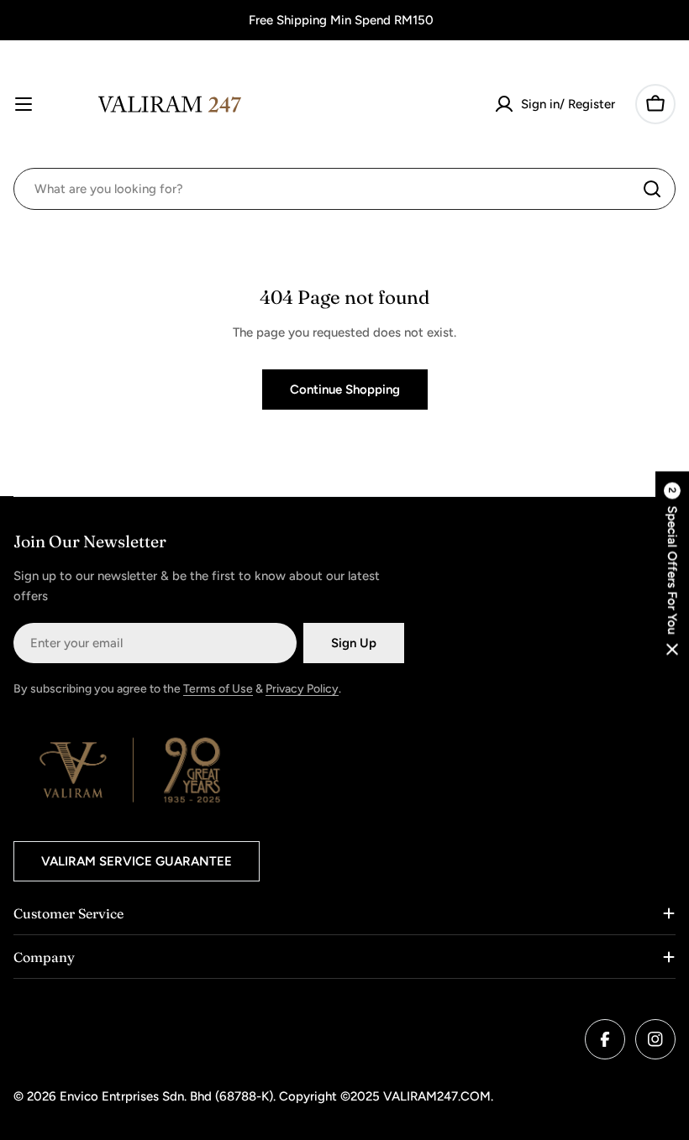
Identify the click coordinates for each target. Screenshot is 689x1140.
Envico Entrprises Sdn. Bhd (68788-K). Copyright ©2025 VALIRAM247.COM (275, 1096)
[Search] (652, 189)
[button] (672, 570)
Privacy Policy (302, 689)
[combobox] (344, 189)
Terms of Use (218, 689)
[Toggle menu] (23, 104)
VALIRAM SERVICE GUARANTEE (136, 861)
